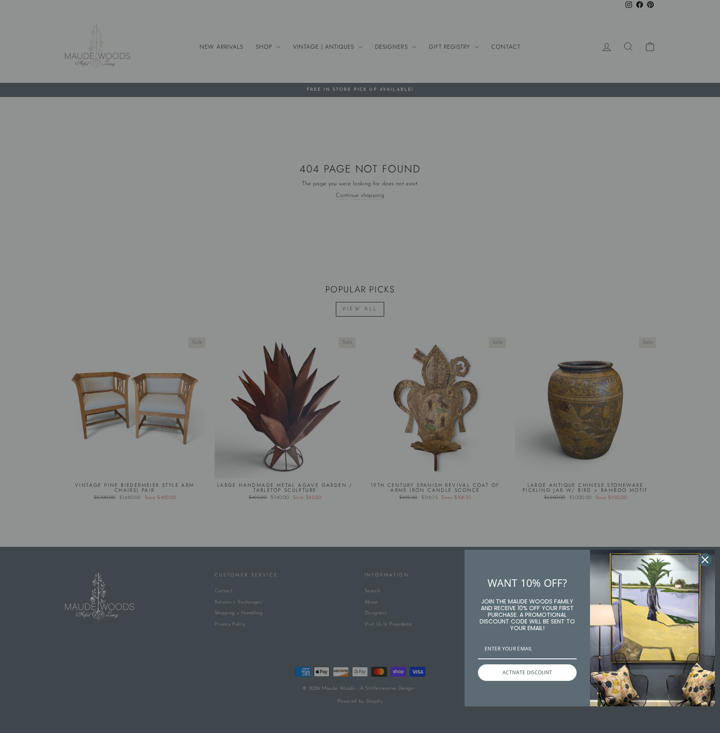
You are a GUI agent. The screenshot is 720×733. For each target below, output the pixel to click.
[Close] (705, 560)
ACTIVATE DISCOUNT (527, 672)
